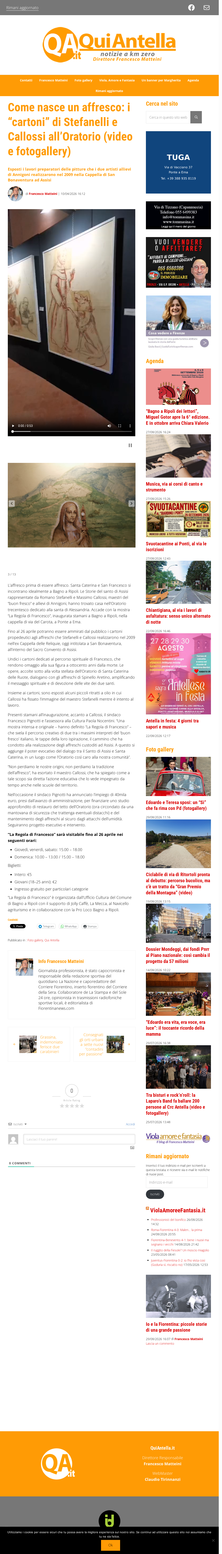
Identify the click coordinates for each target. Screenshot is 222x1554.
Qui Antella (51, 937)
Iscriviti (155, 1194)
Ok (110, 1545)
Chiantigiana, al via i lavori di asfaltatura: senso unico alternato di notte (178, 616)
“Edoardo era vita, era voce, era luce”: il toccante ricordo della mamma (175, 1028)
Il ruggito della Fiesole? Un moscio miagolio (180, 1250)
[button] (12, 502)
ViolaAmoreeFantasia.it (177, 1210)
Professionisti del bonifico (168, 1220)
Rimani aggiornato (22, 7)
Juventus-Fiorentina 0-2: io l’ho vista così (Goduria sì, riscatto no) (178, 1262)
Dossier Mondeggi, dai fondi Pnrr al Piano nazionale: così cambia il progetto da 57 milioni (178, 955)
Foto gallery (35, 937)
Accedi (130, 1121)
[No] (213, 1540)
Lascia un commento (160, 1343)
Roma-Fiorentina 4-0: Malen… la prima (176, 1230)
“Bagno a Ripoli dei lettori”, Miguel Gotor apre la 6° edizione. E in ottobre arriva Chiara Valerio (178, 417)
